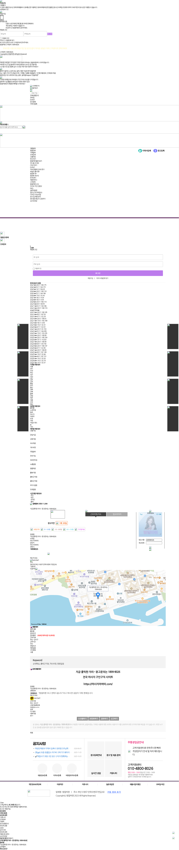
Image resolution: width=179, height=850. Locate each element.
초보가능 (33, 456)
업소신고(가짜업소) (36, 192)
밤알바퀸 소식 (34, 184)
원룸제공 (33, 468)
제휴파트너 (33, 180)
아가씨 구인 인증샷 (36, 186)
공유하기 (104, 719)
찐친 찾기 (33, 159)
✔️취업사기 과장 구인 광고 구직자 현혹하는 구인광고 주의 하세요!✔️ (58, 756)
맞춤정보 (33, 150)
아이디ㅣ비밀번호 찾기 (7, 40)
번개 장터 (33, 178)
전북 (31, 392)
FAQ (31, 188)
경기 (31, 368)
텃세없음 (33, 489)
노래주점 (33, 410)
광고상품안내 (4, 824)
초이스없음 (33, 485)
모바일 (32, 98)
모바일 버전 (160, 784)
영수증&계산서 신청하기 (37, 199)
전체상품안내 (34, 95)
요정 (31, 418)
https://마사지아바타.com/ (97, 684)
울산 (31, 387)
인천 (31, 371)
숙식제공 (33, 443)
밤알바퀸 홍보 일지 (36, 161)
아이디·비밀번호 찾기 (102, 278)
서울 (31, 366)
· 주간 (31, 495)
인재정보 (3, 819)
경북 (31, 389)
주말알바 (33, 452)
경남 (31, 379)
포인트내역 (3, 832)
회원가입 (90, 278)
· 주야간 (32, 499)
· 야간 (31, 497)
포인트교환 (3, 826)
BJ (30, 425)
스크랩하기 (82, 719)
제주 (31, 398)
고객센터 (33, 182)
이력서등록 (33, 104)
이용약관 (60, 784)
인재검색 (33, 155)
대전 (31, 377)
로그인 (2, 809)
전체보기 (10, 838)
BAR (31, 412)
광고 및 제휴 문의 (35, 197)
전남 (31, 381)
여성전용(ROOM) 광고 (37, 169)
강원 (31, 396)
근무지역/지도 (95, 514)
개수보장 (33, 447)
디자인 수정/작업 (35, 194)
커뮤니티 (85, 784)
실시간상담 (33, 201)
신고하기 (114, 719)
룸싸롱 (32, 408)
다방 (31, 421)
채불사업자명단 (135, 784)
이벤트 (2, 821)
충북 (31, 394)
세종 (31, 400)
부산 (31, 373)
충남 (31, 383)
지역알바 (33, 153)
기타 (31, 427)
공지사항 (3, 830)
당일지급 (33, 435)
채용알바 (33, 148)
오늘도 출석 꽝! (35, 171)
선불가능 (33, 431)
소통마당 (33, 157)
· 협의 (31, 502)
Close (1, 803)
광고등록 (33, 102)
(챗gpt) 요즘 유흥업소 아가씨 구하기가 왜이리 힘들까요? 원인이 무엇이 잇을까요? (58, 752)
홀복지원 (33, 473)
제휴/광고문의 (4, 834)
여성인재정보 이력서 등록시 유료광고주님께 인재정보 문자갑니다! (58, 749)
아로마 (32, 416)
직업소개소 (33, 423)
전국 (31, 402)
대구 (31, 375)
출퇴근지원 (33, 477)
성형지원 (33, 439)
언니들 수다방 (34, 163)
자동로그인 (38, 268)
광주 (31, 385)
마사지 (32, 414)
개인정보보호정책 (35, 784)
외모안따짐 (33, 460)
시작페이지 (35, 86)
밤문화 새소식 (34, 176)
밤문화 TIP (33, 174)
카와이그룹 (3, 124)
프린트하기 (94, 719)
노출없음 (33, 464)
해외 (31, 404)
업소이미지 (117, 514)
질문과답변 (33, 190)
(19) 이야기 (33, 165)
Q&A (1, 828)
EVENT (32, 100)
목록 (31, 733)
